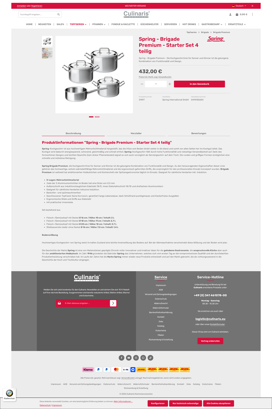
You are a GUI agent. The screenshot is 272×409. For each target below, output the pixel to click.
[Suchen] (59, 14)
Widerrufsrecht (161, 303)
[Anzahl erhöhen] (170, 84)
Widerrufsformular (161, 308)
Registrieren (36, 6)
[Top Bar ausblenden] (252, 6)
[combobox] (37, 14)
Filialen (161, 335)
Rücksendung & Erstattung (161, 339)
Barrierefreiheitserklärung (160, 312)
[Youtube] (129, 358)
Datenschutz (161, 299)
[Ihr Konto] (230, 14)
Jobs (161, 321)
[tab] (73, 133)
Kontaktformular (217, 324)
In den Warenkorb (199, 84)
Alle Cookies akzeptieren (218, 403)
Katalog (160, 326)
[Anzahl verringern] (142, 84)
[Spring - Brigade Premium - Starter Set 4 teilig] (94, 74)
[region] (87, 80)
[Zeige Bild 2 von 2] (97, 116)
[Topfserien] (78, 24)
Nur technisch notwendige (185, 403)
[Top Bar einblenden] (252, 14)
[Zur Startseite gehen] (136, 14)
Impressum (161, 285)
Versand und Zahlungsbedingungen (161, 294)
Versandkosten (128, 378)
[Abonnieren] (113, 303)
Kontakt (160, 317)
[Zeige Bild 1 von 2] (91, 116)
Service (161, 277)
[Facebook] (121, 358)
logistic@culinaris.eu (210, 319)
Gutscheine (161, 330)
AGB (161, 290)
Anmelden (21, 6)
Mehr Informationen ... (123, 401)
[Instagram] (136, 358)
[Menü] (14, 389)
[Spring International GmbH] (216, 39)
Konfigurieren (157, 403)
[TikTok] (150, 358)
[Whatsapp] (143, 358)
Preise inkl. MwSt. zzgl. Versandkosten (155, 77)
